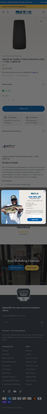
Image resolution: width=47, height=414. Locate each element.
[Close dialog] (44, 191)
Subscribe (35, 219)
